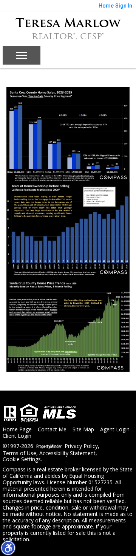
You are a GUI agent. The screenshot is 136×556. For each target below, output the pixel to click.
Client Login (17, 436)
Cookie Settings (22, 459)
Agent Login (115, 429)
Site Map (83, 429)
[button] (8, 547)
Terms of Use (19, 453)
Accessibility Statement (67, 453)
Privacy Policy (81, 446)
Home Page (17, 429)
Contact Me (52, 429)
